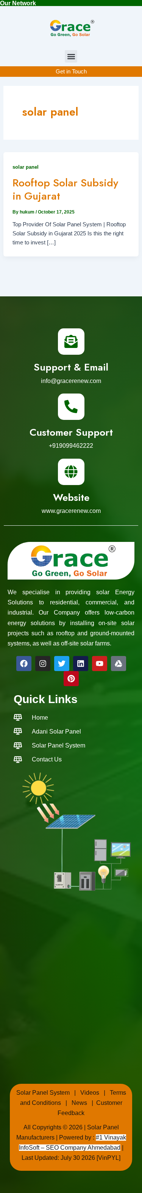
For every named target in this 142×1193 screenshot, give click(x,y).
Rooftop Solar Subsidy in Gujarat (65, 189)
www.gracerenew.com (71, 510)
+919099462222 (71, 445)
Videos (89, 1092)
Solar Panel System (43, 1092)
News (79, 1102)
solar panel (25, 167)
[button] (71, 56)
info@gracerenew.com (71, 380)
